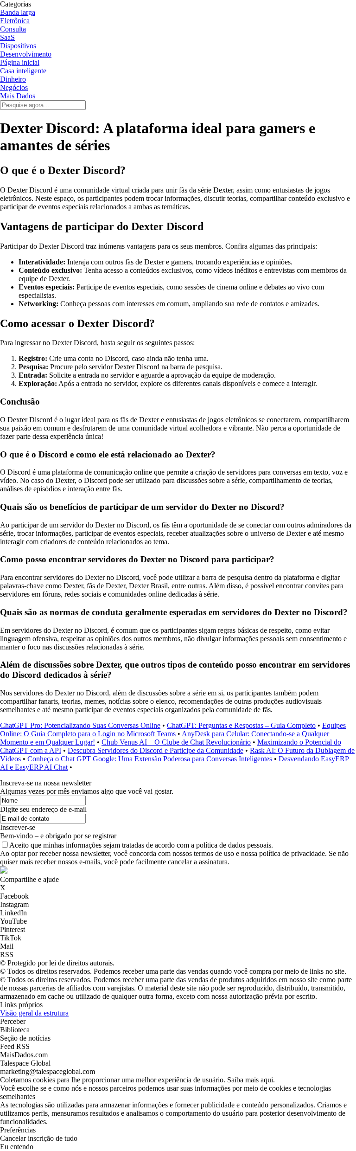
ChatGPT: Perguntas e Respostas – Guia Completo (241, 725)
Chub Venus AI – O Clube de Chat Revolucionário (176, 742)
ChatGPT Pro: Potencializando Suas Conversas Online (80, 725)
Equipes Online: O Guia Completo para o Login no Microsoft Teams (173, 729)
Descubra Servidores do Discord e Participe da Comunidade (155, 750)
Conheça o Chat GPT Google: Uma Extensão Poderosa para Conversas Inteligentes (149, 759)
